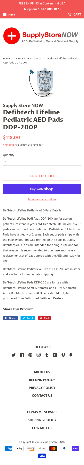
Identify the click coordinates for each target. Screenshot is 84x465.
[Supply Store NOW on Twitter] (14, 355)
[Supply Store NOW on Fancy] (70, 355)
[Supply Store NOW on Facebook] (22, 355)
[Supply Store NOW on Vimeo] (63, 355)
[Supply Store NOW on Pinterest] (30, 355)
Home (6, 58)
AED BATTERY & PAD (28, 58)
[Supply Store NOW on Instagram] (38, 355)
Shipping (8, 145)
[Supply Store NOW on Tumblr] (47, 355)
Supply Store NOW (53, 442)
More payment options (42, 199)
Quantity (8, 155)
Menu (11, 14)
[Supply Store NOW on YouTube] (55, 355)
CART (77, 15)
